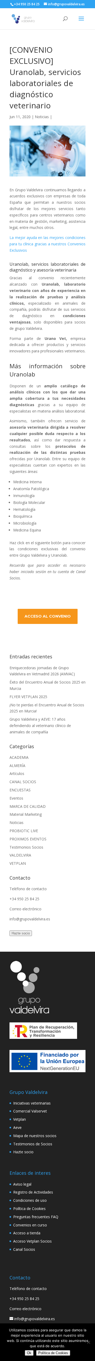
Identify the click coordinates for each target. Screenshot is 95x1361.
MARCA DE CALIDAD (28, 806)
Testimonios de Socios (32, 1143)
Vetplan (19, 1119)
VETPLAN (18, 863)
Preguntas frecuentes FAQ (35, 1216)
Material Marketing (26, 814)
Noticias (42, 116)
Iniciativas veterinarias (32, 1103)
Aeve (17, 1127)
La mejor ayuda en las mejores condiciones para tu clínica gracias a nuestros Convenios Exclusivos (48, 244)
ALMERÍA (17, 765)
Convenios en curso (30, 1224)
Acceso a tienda (26, 1232)
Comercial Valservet (30, 1111)
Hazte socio (21, 933)
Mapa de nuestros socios (34, 1135)
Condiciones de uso (30, 1200)
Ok (29, 1353)
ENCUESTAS (20, 789)
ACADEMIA (19, 757)
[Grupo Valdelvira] (29, 1011)
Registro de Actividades (33, 1192)
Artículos (17, 773)
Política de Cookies (29, 1208)
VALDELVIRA (20, 855)
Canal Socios (24, 1249)
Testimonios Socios (26, 847)
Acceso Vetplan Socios (32, 1241)
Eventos (16, 798)
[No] (88, 1342)
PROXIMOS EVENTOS (28, 838)
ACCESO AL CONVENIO (48, 616)
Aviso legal (22, 1184)
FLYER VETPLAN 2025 (28, 696)
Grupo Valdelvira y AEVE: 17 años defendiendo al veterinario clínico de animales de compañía (40, 725)
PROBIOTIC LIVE (24, 830)
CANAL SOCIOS (23, 781)
